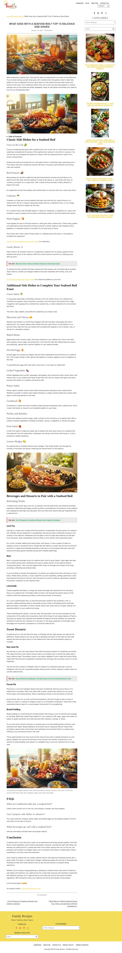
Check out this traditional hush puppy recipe (23, 241)
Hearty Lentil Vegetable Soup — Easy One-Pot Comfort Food (100, 179)
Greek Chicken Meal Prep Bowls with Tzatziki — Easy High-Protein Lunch (100, 142)
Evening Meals (42, 895)
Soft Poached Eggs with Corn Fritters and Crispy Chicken (100, 216)
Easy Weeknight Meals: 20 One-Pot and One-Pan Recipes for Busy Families (100, 67)
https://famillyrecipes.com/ (31, 889)
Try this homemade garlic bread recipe (21, 279)
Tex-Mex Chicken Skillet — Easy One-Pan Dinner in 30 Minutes (100, 104)
